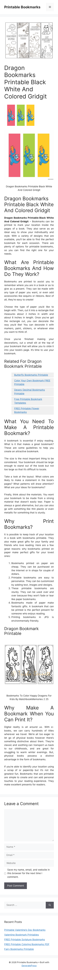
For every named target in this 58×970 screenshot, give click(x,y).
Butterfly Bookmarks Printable (31, 375)
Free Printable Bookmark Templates (28, 401)
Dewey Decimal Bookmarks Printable (29, 391)
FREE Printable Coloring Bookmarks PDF (26, 944)
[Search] (50, 905)
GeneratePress (29, 965)
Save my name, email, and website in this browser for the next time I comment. (28, 873)
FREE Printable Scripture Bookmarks (24, 939)
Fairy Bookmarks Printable (19, 949)
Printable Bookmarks (22, 7)
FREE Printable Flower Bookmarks (26, 410)
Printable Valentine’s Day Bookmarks (24, 930)
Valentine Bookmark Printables (21, 934)
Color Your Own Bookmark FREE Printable (32, 382)
